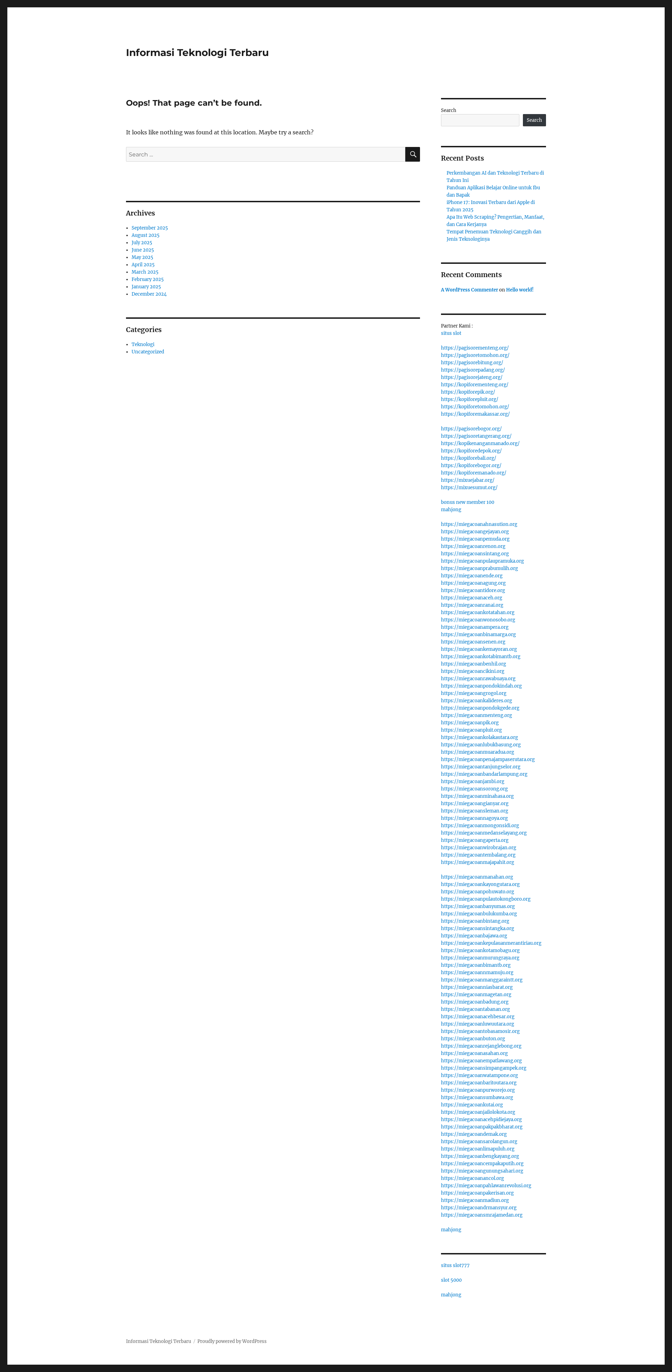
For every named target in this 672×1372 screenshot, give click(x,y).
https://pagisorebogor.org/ (471, 429)
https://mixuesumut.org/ (469, 488)
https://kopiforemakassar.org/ (475, 414)
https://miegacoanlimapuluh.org (477, 1149)
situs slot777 (455, 1265)
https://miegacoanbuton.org (473, 1039)
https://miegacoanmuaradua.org (477, 752)
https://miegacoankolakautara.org (479, 737)
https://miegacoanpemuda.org (475, 539)
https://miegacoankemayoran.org (479, 649)
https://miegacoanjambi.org (472, 781)
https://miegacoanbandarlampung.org (484, 774)
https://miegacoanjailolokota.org (478, 1112)
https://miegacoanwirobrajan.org (478, 848)
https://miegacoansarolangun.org (479, 1142)
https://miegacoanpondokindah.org (481, 686)
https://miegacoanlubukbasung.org (481, 745)
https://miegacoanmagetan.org (476, 995)
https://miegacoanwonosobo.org (478, 620)
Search (448, 110)
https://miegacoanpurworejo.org (478, 1090)
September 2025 (150, 228)
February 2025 (148, 279)
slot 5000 (451, 1280)
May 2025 (142, 257)
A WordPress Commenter (469, 290)
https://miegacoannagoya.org (474, 818)
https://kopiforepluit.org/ (469, 399)
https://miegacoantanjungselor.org (480, 767)
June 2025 (143, 250)
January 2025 (146, 287)
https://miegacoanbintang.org (475, 921)
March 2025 (145, 272)
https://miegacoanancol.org (472, 1178)
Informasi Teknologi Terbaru (197, 52)
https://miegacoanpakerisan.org (477, 1193)
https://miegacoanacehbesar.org (477, 1017)
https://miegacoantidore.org (473, 590)
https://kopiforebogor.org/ (471, 466)
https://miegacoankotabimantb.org (480, 657)
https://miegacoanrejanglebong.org (481, 1046)
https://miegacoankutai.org (472, 1105)
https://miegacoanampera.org (475, 627)
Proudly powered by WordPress (232, 1341)
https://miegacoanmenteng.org (476, 715)
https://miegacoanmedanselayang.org (484, 833)
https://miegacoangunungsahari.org (482, 1171)
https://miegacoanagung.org (473, 583)
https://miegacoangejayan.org (475, 532)
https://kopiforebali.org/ (468, 458)
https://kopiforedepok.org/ (471, 451)
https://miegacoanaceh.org (471, 598)
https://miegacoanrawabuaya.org (478, 679)
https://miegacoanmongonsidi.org (480, 826)
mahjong (451, 510)
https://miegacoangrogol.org (473, 693)
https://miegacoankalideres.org (476, 701)
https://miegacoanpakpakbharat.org (482, 1127)
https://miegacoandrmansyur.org (479, 1208)
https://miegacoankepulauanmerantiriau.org (491, 943)
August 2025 (146, 235)
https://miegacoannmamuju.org (477, 973)
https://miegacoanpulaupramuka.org (482, 561)
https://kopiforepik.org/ (468, 392)
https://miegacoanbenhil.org (473, 664)
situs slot (451, 333)
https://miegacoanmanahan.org (477, 877)
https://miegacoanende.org (472, 576)
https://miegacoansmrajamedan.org (482, 1215)
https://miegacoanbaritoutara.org (479, 1083)
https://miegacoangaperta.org (475, 840)
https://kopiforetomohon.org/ (475, 407)
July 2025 (142, 243)
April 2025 (143, 265)
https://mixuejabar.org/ (468, 480)
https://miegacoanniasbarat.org (477, 987)
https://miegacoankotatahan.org (477, 612)
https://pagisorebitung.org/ (472, 363)
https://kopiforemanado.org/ (473, 473)
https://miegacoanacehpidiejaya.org (481, 1120)
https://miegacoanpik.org (470, 723)
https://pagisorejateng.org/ (472, 377)
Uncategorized (148, 352)
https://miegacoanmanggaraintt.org (482, 980)
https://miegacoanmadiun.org (475, 1200)
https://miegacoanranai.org (472, 605)
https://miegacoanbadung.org (475, 1002)
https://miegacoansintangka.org (477, 928)
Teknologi (143, 344)
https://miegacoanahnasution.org (479, 524)
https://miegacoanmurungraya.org (480, 958)
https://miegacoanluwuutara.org (477, 1024)
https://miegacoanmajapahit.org (477, 862)
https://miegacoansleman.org (474, 811)
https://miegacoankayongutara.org (480, 884)
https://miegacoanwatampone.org (479, 1075)
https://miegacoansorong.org (474, 789)
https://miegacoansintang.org (475, 554)
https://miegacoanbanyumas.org (478, 906)
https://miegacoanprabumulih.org (479, 568)
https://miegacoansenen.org (473, 642)
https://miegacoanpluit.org (471, 730)
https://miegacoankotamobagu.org (480, 951)
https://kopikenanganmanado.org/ (480, 443)
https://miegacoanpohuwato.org (477, 892)
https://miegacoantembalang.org (478, 855)
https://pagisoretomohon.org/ (475, 355)
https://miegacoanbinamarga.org (478, 635)
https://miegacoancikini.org (472, 671)
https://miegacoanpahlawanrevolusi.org (486, 1186)
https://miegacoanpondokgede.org (480, 708)
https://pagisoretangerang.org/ (476, 436)
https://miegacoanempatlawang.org (481, 1061)
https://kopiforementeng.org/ (475, 385)
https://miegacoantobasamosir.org (480, 1031)
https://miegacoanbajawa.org (474, 936)
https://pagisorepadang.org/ (473, 370)
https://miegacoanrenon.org (473, 546)
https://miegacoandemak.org (474, 1134)
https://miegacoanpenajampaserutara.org (488, 759)
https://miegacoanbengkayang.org (480, 1156)
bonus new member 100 (467, 502)
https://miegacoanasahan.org (474, 1053)
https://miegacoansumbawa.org (477, 1097)
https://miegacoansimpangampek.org (483, 1068)
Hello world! (520, 290)
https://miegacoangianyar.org (475, 804)
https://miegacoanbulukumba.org (479, 914)
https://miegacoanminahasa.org (477, 796)
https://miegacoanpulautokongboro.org (486, 899)
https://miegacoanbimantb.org (476, 965)
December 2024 (149, 294)
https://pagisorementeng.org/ (475, 348)
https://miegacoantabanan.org (475, 1009)
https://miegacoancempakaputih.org (482, 1164)
